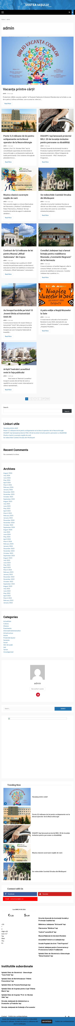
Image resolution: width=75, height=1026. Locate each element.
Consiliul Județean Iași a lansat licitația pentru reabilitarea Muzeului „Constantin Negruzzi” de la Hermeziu (56, 234)
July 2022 (6, 588)
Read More (7, 103)
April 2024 (7, 539)
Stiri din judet (8, 645)
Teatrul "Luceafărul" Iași (47, 932)
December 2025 (8, 492)
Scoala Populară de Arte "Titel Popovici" (53, 944)
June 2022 (7, 591)
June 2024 (7, 534)
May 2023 (6, 565)
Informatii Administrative (12, 631)
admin (4, 93)
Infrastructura (8, 633)
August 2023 (7, 558)
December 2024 (8, 520)
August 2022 (7, 586)
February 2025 (8, 515)
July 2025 (6, 504)
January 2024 (8, 546)
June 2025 (7, 506)
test (4, 647)
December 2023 (8, 548)
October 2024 (8, 525)
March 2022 (7, 598)
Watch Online (73, 12)
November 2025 (8, 494)
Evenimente (7, 628)
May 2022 (6, 593)
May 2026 (6, 480)
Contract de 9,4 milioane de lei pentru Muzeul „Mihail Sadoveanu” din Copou (19, 234)
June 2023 (7, 563)
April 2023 (7, 567)
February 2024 (8, 544)
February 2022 (8, 600)
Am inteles (46, 1021)
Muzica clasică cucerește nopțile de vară (19, 179)
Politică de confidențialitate (17, 1016)
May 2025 (6, 508)
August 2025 (7, 501)
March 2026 (7, 485)
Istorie (5, 635)
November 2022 (8, 579)
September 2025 (9, 499)
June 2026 (7, 478)
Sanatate (6, 640)
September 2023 (9, 555)
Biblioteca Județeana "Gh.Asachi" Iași (52, 924)
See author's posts (37, 689)
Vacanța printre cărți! (37, 61)
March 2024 (7, 541)
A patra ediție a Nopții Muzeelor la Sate (56, 294)
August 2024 (7, 530)
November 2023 (8, 551)
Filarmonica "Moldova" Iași (48, 928)
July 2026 (6, 475)
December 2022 (8, 577)
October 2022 (8, 581)
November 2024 (8, 522)
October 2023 (8, 553)
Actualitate (7, 621)
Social (5, 642)
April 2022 (7, 596)
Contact (4, 1016)
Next (47, 399)
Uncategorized (8, 652)
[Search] (69, 12)
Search (5, 407)
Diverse (6, 626)
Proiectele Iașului (9, 638)
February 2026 (8, 487)
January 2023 (8, 574)
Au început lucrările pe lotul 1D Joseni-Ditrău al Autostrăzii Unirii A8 (19, 294)
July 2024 (6, 532)
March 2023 (7, 570)
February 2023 (8, 572)
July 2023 (6, 560)
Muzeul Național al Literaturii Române (52, 936)
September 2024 (9, 527)
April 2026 (7, 482)
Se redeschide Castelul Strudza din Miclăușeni (56, 179)
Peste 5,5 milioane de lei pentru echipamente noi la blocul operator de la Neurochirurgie (19, 120)
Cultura (6, 623)
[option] (37, 797)
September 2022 (9, 584)
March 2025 (7, 513)
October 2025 (8, 497)
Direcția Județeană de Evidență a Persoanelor (18, 1007)
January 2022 (8, 603)
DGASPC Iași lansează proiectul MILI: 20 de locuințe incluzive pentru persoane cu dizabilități (56, 120)
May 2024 (6, 537)
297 (43, 399)
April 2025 (7, 511)
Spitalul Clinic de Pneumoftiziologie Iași (15, 985)
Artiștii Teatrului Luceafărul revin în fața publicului (19, 353)
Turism (5, 649)
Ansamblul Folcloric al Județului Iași (51, 940)
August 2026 (7, 473)
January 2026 (8, 489)
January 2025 (8, 518)
